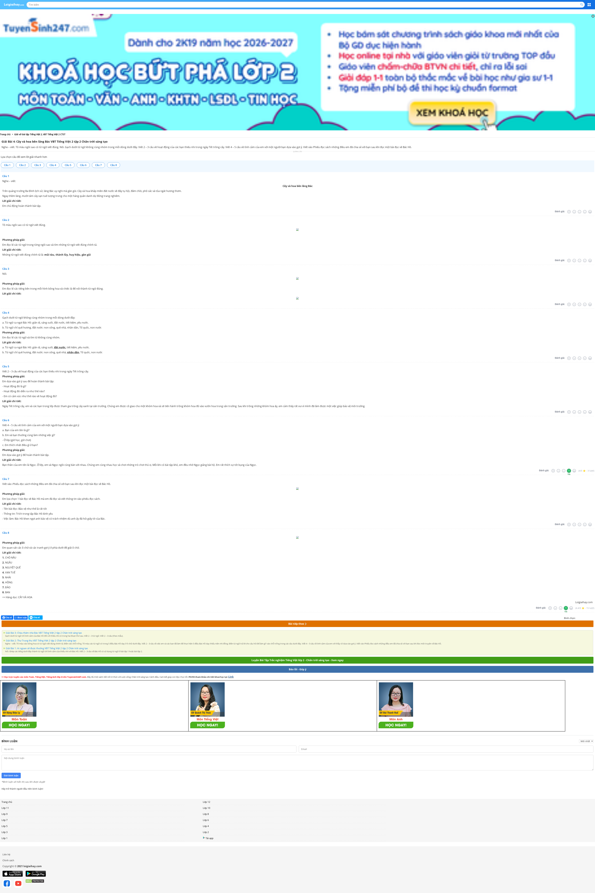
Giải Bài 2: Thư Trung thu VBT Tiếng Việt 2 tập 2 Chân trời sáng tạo (41, 640)
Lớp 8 (206, 813)
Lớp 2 (206, 832)
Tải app (209, 838)
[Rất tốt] (590, 212)
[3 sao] (585, 618)
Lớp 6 (206, 820)
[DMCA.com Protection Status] (34, 883)
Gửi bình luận (11, 775)
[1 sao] (578, 618)
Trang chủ (7, 801)
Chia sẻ (8, 617)
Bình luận (22, 617)
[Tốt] (585, 212)
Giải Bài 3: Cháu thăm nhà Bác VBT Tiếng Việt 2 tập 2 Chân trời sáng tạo (44, 632)
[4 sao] (589, 618)
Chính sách (8, 860)
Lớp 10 (206, 807)
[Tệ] (574, 212)
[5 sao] (593, 618)
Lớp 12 (206, 801)
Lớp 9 (5, 813)
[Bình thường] (579, 212)
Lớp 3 (5, 832)
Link (231, 676)
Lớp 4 (206, 826)
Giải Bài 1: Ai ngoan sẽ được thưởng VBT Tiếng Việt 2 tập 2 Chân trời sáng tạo (47, 648)
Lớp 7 (5, 820)
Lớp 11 (5, 807)
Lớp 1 (5, 838)
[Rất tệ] (569, 212)
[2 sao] (582, 618)
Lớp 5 (5, 826)
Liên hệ (6, 854)
